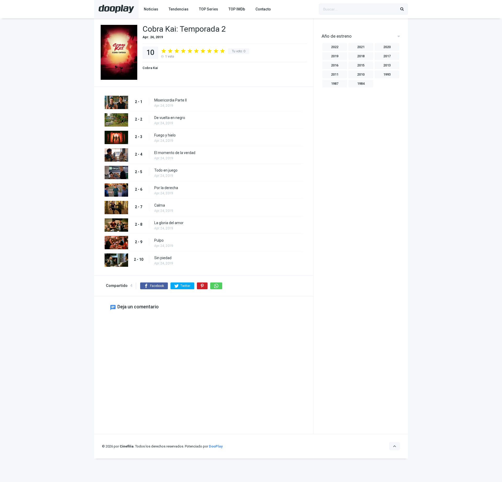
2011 (334, 74)
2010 (360, 74)
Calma (159, 205)
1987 (334, 84)
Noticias (151, 9)
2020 (387, 47)
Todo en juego (166, 170)
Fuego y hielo (165, 135)
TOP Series (208, 9)
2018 (360, 56)
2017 (387, 56)
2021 (360, 47)
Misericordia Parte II (170, 100)
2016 (334, 65)
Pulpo (159, 240)
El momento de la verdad (174, 153)
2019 (334, 56)
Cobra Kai (150, 68)
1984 (360, 84)
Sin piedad (163, 258)
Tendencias (179, 9)
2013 (387, 65)
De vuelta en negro (169, 118)
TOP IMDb (237, 9)
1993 (387, 74)
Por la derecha (166, 188)
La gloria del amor (169, 223)
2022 (334, 47)
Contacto (263, 9)
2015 (360, 65)
